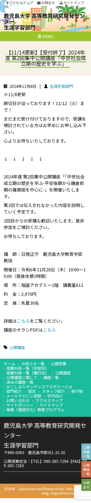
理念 (32, 391)
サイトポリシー (71, 7)
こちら (23, 321)
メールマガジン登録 (23, 396)
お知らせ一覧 (33, 363)
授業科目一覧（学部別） (27, 368)
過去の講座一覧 (19, 382)
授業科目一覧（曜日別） (27, 373)
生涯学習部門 (61, 86)
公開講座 (17, 347)
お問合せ (48, 2)
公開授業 (58, 363)
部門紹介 (14, 391)
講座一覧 (51, 377)
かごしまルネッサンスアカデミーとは (39, 386)
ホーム (9, 363)
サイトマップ (73, 2)
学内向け (55, 396)
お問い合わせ (18, 400)
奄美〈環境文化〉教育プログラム (35, 409)
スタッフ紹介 (53, 391)
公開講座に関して (21, 377)
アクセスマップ (20, 2)
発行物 (77, 391)
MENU (47, 36)
